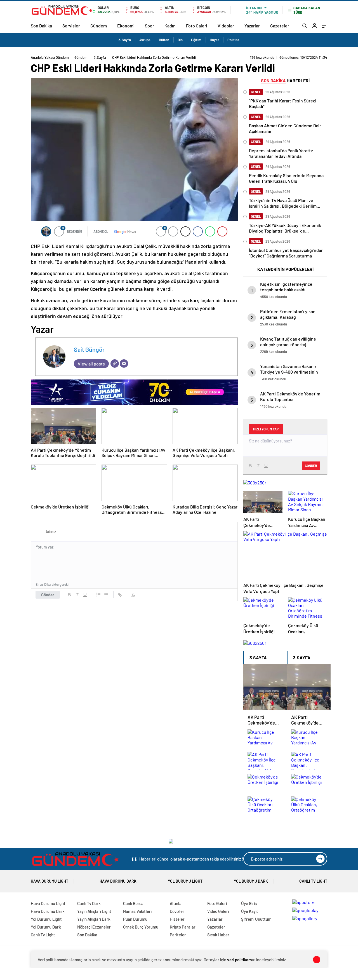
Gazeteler (279, 25)
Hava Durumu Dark (118, 881)
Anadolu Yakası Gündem (50, 57)
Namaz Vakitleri (137, 911)
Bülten (164, 39)
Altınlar (176, 903)
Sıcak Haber (218, 934)
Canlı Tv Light (313, 881)
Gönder (47, 594)
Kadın (170, 25)
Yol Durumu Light (185, 881)
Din (180, 39)
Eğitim (196, 39)
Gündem (98, 25)
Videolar (226, 25)
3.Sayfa (125, 39)
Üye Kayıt (249, 911)
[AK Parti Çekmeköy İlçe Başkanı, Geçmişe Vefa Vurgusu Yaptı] (265, 761)
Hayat (214, 39)
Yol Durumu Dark (251, 881)
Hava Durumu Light (49, 881)
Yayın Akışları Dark (93, 919)
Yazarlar (252, 25)
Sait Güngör (89, 349)
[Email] (124, 363)
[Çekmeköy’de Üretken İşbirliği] (265, 783)
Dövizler (177, 911)
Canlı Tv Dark (89, 903)
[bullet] (106, 594)
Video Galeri (218, 911)
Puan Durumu (135, 919)
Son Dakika (41, 25)
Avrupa (144, 39)
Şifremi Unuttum (256, 919)
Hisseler (177, 919)
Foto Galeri (196, 25)
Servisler (71, 25)
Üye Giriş (249, 903)
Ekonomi (126, 25)
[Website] (114, 363)
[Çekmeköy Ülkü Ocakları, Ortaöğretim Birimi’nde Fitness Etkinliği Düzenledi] (265, 805)
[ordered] (98, 594)
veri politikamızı (241, 959)
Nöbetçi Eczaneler (94, 926)
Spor (149, 25)
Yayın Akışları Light (94, 911)
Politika (233, 39)
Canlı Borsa (133, 903)
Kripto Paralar (183, 926)
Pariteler (178, 934)
